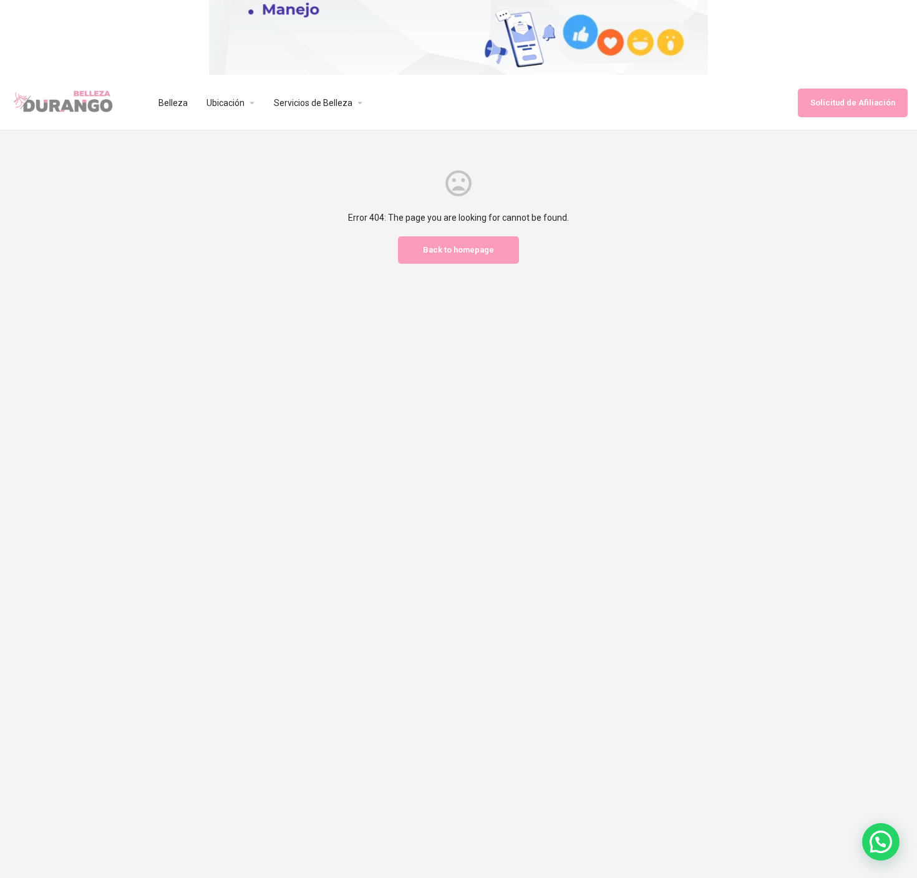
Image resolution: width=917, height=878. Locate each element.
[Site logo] (74, 102)
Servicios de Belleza (313, 103)
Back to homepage (458, 249)
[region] (458, 37)
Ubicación (225, 103)
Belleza (173, 103)
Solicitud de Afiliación (852, 102)
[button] (881, 842)
